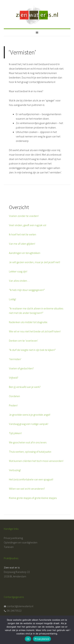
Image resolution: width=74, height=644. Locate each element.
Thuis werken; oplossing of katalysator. (30, 451)
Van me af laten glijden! (22, 243)
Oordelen (14, 396)
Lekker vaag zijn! (18, 271)
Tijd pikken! (15, 433)
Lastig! (12, 299)
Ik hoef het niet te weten (22, 234)
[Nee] (69, 629)
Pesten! (13, 405)
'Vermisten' (15, 359)
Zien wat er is (37, 13)
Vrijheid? (13, 377)
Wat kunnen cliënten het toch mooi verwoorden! (36, 461)
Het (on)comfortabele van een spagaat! (31, 479)
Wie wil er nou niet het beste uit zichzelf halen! (35, 331)
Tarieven (9, 547)
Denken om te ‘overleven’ (23, 340)
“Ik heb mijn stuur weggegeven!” (27, 290)
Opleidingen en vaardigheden (20, 542)
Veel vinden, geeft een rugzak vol (27, 225)
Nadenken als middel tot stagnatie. (28, 322)
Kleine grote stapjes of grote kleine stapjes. (33, 498)
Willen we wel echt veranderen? (27, 488)
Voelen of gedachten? (21, 368)
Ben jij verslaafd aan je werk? (25, 387)
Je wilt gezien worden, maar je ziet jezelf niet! (34, 262)
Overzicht (19, 207)
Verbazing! (15, 470)
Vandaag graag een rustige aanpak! (28, 424)
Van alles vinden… (19, 280)
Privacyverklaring (13, 538)
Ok (28, 638)
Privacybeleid (42, 638)
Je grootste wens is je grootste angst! (29, 414)
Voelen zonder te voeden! (24, 216)
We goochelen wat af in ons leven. (28, 442)
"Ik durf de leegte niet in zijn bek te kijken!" (32, 350)
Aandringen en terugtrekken (24, 253)
